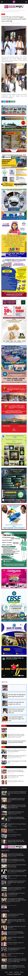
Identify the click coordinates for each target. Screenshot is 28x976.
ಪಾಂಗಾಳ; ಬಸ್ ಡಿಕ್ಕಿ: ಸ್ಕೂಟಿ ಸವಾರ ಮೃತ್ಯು (14, 834)
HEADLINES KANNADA (6, 23)
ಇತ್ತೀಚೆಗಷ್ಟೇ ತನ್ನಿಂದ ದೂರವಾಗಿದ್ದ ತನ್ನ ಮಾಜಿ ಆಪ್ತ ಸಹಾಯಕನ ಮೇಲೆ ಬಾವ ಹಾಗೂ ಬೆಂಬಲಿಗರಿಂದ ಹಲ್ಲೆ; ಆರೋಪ (16, 818)
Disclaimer (21, 972)
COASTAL (6, 10)
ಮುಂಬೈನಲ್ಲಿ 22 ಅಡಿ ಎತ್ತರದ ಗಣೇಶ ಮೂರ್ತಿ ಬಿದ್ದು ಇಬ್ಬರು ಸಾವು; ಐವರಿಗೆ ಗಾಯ (16, 703)
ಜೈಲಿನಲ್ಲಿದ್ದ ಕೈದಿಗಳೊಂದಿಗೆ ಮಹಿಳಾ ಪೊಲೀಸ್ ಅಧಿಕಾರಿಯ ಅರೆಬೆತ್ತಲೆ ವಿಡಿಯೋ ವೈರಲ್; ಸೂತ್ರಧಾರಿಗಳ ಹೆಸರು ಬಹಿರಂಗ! (16, 882)
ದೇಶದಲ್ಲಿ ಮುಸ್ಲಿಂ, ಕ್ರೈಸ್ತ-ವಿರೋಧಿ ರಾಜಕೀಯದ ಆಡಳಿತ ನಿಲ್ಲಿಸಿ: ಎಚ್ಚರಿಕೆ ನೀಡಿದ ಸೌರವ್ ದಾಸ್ (16, 948)
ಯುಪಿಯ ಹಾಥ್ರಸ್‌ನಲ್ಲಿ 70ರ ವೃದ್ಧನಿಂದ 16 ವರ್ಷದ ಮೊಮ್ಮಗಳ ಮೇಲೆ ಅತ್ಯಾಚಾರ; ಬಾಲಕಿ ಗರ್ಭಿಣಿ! (16, 718)
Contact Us (11, 972)
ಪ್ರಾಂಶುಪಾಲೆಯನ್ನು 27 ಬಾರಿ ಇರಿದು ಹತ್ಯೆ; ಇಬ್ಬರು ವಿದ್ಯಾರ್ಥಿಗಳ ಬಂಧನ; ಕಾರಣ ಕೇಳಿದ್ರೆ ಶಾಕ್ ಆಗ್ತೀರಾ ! (15, 770)
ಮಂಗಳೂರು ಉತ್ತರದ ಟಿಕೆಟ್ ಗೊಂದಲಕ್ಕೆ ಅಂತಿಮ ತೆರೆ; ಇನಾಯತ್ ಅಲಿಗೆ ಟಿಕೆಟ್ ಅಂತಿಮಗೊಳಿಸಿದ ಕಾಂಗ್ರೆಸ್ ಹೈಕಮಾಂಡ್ (16, 800)
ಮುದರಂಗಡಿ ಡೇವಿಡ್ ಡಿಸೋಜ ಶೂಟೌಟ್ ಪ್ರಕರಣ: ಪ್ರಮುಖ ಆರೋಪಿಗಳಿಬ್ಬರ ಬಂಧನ (15, 776)
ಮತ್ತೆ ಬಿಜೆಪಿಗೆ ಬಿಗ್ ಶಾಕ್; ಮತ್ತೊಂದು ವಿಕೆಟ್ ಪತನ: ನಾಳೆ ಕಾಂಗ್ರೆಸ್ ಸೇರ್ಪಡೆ (16, 830)
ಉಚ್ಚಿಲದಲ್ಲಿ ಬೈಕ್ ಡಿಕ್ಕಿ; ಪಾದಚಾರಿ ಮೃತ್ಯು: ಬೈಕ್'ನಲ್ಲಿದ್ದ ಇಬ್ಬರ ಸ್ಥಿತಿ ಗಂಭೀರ (16, 824)
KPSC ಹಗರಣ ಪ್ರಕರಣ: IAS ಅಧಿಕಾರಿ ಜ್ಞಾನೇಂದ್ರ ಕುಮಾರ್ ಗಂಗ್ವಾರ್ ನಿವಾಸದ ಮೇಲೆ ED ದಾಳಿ (16, 695)
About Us (6, 972)
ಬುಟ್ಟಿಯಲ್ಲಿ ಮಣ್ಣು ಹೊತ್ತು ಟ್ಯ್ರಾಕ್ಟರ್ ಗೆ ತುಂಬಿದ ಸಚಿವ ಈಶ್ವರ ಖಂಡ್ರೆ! (16, 761)
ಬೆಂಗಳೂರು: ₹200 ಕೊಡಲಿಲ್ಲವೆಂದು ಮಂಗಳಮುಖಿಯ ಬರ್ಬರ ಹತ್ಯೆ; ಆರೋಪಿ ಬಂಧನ (16, 893)
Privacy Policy (16, 972)
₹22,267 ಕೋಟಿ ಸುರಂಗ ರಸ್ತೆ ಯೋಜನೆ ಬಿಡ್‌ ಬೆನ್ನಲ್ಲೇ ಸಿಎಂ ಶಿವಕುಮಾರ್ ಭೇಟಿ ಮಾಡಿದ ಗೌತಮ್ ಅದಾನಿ (16, 710)
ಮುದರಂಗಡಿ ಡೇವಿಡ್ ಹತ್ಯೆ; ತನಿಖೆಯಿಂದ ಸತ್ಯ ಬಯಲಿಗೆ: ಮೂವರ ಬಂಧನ (16, 927)
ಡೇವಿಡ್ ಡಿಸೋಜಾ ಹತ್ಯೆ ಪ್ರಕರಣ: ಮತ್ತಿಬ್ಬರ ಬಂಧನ (15, 781)
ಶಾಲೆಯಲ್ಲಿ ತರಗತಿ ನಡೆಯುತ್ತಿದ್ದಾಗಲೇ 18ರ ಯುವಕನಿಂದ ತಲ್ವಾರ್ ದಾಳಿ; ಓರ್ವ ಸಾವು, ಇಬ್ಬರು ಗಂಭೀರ (16, 888)
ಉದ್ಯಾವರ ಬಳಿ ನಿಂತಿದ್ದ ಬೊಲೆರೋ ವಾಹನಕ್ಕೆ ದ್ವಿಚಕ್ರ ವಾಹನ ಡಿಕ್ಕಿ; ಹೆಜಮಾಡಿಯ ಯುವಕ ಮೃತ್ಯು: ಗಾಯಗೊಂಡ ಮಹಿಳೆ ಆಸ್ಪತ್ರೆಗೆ (16, 793)
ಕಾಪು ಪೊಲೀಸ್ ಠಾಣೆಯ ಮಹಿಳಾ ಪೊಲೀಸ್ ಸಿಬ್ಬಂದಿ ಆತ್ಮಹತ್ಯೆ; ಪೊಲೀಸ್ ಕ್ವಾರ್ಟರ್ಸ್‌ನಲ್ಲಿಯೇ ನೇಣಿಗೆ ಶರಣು (15, 840)
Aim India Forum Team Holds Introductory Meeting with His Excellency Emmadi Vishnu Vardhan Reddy (16, 741)
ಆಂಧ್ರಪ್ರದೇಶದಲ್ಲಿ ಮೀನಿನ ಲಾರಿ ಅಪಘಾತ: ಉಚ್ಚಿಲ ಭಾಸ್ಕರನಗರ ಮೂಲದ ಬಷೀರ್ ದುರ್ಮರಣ (15, 812)
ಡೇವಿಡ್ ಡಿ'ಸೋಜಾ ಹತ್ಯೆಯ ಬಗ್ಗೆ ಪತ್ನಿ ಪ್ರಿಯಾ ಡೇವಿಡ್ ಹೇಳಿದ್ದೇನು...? (15, 937)
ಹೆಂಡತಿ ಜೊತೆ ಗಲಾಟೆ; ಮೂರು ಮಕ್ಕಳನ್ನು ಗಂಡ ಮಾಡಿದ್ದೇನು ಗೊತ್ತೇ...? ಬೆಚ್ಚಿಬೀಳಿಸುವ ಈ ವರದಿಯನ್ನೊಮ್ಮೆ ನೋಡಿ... (17, 870)
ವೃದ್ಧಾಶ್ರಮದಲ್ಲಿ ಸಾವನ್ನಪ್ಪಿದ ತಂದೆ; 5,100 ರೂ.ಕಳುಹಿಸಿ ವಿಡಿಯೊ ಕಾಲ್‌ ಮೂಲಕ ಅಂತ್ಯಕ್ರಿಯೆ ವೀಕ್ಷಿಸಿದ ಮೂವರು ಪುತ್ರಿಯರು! (16, 921)
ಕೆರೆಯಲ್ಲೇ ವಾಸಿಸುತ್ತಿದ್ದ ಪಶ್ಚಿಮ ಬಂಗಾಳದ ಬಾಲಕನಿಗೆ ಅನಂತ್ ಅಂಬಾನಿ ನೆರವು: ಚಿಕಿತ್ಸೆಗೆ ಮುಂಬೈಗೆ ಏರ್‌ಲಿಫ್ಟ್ (16, 860)
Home (2, 10)
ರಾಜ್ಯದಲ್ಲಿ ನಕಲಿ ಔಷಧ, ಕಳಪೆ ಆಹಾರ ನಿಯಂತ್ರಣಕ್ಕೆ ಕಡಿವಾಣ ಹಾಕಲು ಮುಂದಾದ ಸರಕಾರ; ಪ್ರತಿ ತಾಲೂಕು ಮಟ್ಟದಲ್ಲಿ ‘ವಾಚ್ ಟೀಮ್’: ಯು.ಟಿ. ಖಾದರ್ (15, 736)
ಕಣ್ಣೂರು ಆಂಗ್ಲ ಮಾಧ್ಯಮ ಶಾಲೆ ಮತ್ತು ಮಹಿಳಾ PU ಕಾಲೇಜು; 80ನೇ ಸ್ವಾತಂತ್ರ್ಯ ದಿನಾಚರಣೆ (16, 865)
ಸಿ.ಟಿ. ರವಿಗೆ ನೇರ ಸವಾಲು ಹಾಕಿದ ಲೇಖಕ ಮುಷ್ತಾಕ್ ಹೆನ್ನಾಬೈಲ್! (15, 954)
